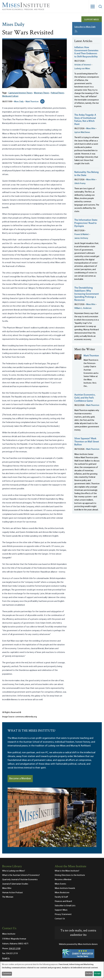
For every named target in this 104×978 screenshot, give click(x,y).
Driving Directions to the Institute (70, 875)
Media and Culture (10, 96)
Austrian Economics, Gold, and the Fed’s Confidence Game (84, 398)
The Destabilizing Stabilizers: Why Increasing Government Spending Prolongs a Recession (86, 294)
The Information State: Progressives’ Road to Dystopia (86, 223)
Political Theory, (57, 93)
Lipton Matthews (82, 132)
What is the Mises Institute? (67, 871)
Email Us (6, 958)
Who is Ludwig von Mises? (13, 871)
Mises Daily (13, 24)
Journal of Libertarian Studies (15, 884)
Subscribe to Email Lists (65, 906)
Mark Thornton (32, 102)
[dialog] (52, 970)
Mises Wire (90, 128)
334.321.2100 (14, 949)
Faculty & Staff (61, 897)
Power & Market (81, 234)
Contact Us (60, 919)
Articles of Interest (82, 65)
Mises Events (60, 884)
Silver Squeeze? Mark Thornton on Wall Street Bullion (86, 441)
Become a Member (20, 778)
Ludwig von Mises (82, 69)
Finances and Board (63, 901)
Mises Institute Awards (65, 888)
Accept (97, 974)
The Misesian (7, 897)
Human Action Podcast (12, 893)
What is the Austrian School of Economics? (21, 875)
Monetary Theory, (42, 93)
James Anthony (81, 238)
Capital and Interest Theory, (20, 93)
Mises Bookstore (62, 893)
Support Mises (91, 20)
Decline (89, 974)
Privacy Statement (63, 914)
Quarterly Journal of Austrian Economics (20, 880)
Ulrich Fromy (80, 183)
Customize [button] (7, 974)
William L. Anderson (83, 308)
